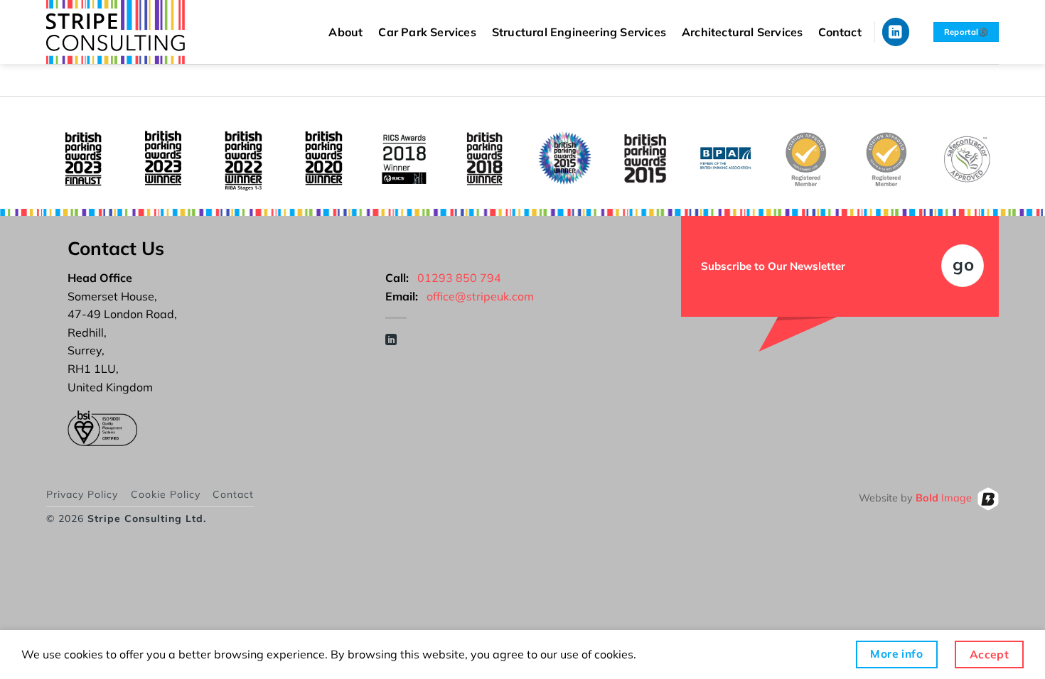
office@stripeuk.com (480, 296)
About (345, 32)
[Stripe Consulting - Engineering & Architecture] (128, 32)
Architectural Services (742, 32)
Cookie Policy (165, 494)
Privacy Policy (82, 494)
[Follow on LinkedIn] (896, 31)
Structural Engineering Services (579, 32)
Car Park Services (427, 32)
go (963, 264)
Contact (839, 32)
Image (944, 497)
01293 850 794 (459, 278)
